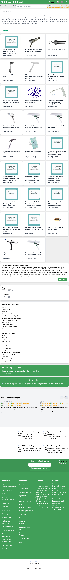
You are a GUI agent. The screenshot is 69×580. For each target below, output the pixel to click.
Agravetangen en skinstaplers (11, 352)
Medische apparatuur (6, 535)
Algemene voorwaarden (23, 497)
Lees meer (62, 279)
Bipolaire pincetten (7, 359)
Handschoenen (7, 490)
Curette (4, 339)
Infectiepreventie (8, 514)
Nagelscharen (6, 344)
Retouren (22, 518)
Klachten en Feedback (23, 534)
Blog (20, 542)
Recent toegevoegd (8, 549)
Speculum (5, 337)
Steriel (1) (7, 297)
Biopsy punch (6, 341)
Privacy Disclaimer (25, 492)
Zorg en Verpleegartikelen (8, 498)
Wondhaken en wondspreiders (11, 316)
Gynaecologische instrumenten (11, 318)
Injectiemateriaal (8, 517)
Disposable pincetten (8, 333)
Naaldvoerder (6, 309)
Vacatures (22, 514)
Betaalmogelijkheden (26, 511)
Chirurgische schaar (8, 314)
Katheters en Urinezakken (6, 522)
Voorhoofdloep (6, 348)
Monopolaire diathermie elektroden (12, 361)
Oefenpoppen (7, 545)
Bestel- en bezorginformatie (25, 506)
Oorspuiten (5, 346)
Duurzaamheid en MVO (25, 528)
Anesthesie (6, 510)
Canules (4, 329)
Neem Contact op (25, 501)
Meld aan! (45, 468)
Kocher (4, 307)
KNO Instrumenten (7, 324)
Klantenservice (24, 488)
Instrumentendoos (7, 322)
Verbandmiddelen (8, 527)
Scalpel (4, 335)
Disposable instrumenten (9, 326)
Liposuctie (5, 357)
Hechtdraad (6, 507)
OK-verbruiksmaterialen (9, 486)
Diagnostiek (6, 503)
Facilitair (5, 494)
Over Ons (22, 485)
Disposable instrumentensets (11, 331)
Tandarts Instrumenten (9, 354)
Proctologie (5, 350)
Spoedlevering (24, 539)
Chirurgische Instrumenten (7, 541)
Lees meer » (6, 30)
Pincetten (5, 311)
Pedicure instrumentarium (10, 320)
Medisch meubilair (8, 530)
